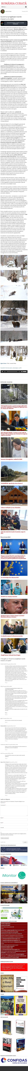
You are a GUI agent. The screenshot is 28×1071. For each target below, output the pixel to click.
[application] (14, 371)
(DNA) (11, 938)
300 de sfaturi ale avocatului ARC (7, 927)
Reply (6, 682)
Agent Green (3, 363)
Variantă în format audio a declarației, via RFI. (11, 368)
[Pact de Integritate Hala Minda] (14, 866)
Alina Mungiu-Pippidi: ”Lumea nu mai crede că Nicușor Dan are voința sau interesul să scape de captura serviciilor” (14, 434)
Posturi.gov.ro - (13, 956)
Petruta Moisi (3, 726)
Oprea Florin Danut (5, 762)
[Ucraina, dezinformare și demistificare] (14, 880)
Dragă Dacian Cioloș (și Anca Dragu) (10, 655)
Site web (2, 827)
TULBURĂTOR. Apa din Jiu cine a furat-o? (12, 483)
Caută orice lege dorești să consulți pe (12, 954)
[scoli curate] (14, 852)
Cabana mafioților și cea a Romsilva (10, 507)
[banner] (14, 3)
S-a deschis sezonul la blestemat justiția (12, 636)
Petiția (2, 928)
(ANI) (11, 940)
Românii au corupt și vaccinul (9, 596)
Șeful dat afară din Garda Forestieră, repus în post (13, 532)
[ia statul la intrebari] (12, 919)
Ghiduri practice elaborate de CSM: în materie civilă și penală (13, 952)
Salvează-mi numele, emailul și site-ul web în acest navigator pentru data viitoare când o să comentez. (13, 834)
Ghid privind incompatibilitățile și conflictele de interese (12, 937)
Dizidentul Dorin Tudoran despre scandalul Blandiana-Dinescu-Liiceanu (12, 616)
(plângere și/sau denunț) (12, 930)
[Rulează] (2, 371)
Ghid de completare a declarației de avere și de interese (12, 935)
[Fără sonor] (22, 371)
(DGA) (11, 949)
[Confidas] (14, 1063)
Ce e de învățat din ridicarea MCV (10, 577)
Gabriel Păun (8, 11)
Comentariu (3, 805)
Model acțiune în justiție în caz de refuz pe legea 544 (11, 933)
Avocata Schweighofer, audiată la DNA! (11, 459)
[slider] (25, 371)
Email (2, 822)
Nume (2, 817)
